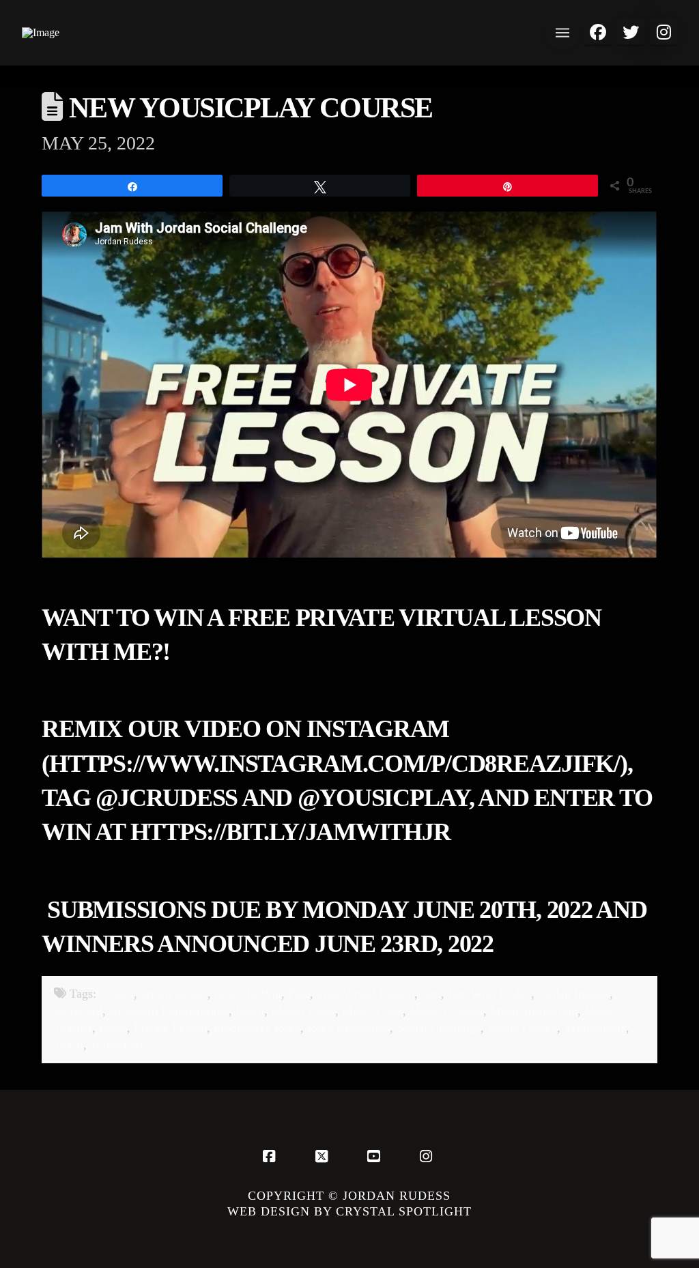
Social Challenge (439, 1028)
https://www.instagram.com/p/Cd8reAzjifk (331, 763)
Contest (115, 993)
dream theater (174, 993)
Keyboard (78, 1011)
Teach (68, 1045)
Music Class (372, 1011)
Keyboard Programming (169, 1011)
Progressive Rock (257, 1028)
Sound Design (522, 1028)
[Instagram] (428, 1156)
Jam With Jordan (489, 993)
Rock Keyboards (348, 1028)
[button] (562, 32)
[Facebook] (271, 1156)
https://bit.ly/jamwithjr (290, 832)
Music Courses (446, 1011)
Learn (250, 1011)
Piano (113, 1028)
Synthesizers (595, 1028)
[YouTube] (375, 1156)
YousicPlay (117, 1045)
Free (299, 993)
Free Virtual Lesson (365, 993)
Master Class (303, 1011)
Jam (431, 993)
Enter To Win (247, 993)
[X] (323, 1156)
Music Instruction (533, 1011)
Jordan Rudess (574, 993)
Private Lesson (170, 1028)
